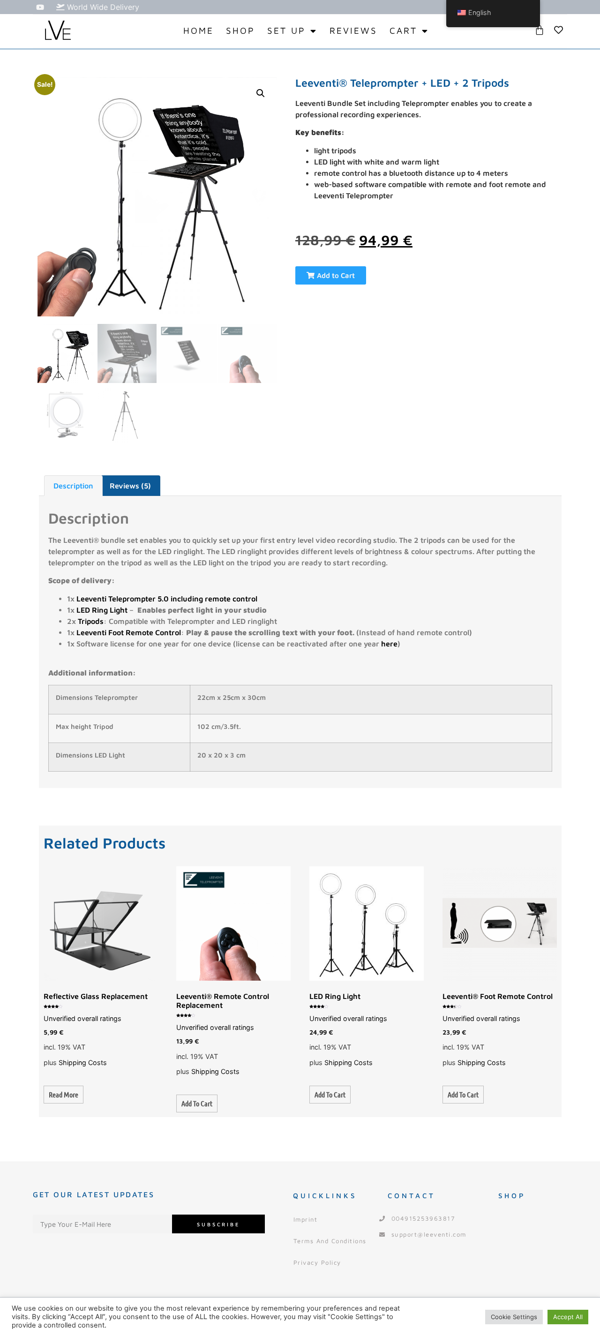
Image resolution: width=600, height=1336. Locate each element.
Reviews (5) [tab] (130, 485)
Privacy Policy (317, 1262)
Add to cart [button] (196, 1103)
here (389, 643)
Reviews (353, 30)
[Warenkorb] (539, 30)
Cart (403, 30)
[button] (260, 93)
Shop (240, 30)
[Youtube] (40, 7)
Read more (63, 1094)
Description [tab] (73, 485)
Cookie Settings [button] (514, 1317)
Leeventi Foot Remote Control (128, 632)
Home (198, 30)
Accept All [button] (568, 1317)
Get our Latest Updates (93, 1194)
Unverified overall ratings (82, 1018)
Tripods (91, 621)
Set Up (286, 30)
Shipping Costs (83, 1062)
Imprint (305, 1219)
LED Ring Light (102, 610)
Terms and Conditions (330, 1241)
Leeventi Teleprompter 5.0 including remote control (166, 598)
